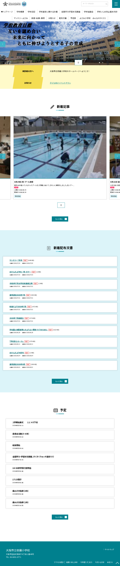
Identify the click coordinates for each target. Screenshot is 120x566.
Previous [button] (2, 44)
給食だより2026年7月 (18, 306)
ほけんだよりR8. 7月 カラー (20, 271)
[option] (60, 43)
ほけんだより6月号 (17, 352)
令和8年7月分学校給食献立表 (21, 283)
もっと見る (59, 219)
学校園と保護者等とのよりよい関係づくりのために (29, 329)
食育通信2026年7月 (18, 295)
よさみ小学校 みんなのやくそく (93, 18)
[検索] (105, 4)
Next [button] (117, 44)
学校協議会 (88, 11)
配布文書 (63, 18)
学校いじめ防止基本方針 (107, 11)
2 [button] (102, 62)
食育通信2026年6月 (18, 364)
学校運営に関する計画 (48, 11)
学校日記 (31, 11)
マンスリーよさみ (21, 18)
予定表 (73, 18)
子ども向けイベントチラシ (60, 82)
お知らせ (52, 18)
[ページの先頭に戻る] (117, 563)
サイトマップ (109, 549)
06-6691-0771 (15, 557)
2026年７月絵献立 (17, 318)
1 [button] (99, 62)
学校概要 (20, 11)
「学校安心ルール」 (17, 341)
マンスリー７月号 (16, 260)
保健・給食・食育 (38, 18)
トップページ (7, 11)
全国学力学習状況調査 (70, 11)
